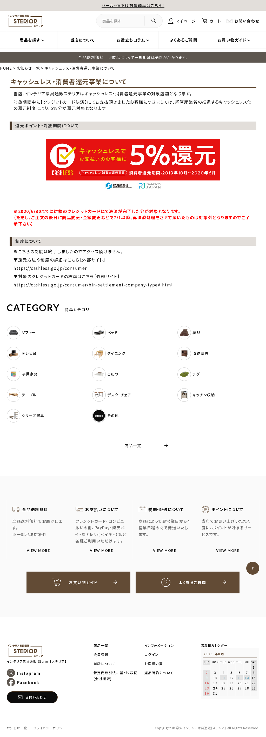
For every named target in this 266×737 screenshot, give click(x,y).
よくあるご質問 (184, 40)
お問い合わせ (246, 21)
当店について (82, 40)
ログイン (151, 654)
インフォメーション (159, 645)
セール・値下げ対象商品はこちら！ (133, 5)
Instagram (29, 673)
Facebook (28, 682)
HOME (6, 68)
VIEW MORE (38, 550)
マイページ (186, 21)
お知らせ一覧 (28, 68)
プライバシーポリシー (50, 728)
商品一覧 (133, 445)
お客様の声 (153, 663)
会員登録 (101, 654)
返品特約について (159, 672)
